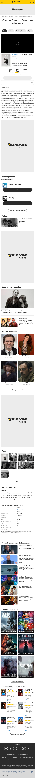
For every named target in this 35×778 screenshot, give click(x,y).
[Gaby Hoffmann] (26, 344)
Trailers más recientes (17, 681)
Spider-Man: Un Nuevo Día (28, 690)
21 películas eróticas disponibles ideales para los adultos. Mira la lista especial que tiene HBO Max (26, 598)
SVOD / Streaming (7, 179)
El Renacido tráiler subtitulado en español (9, 676)
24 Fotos (18, 481)
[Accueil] (16, 2)
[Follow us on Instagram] (20, 748)
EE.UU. (19, 507)
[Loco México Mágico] (20, 720)
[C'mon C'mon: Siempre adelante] (6, 60)
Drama (14, 56)
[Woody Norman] (9, 371)
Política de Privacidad (14, 766)
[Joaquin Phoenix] (9, 344)
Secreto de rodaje (9, 487)
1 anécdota (19, 515)
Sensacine (24, 759)
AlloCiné (4, 757)
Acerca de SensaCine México (8, 765)
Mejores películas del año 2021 (16, 531)
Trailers (5, 216)
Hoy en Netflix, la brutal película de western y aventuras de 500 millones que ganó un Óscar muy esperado (26, 567)
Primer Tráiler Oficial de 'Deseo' (9, 653)
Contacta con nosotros (21, 765)
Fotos (4, 451)
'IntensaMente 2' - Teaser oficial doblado (26, 631)
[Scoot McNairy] (26, 371)
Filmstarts (14, 757)
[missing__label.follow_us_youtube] (6, 748)
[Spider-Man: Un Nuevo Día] (20, 692)
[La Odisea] (3, 705)
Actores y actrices (9, 332)
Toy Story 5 (10, 689)
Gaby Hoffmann (26, 355)
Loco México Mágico (27, 718)
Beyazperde (26, 757)
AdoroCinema (8, 759)
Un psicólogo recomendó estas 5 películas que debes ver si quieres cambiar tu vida (26, 547)
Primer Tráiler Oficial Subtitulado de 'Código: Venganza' (9, 631)
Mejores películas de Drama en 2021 (12, 532)
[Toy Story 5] (3, 692)
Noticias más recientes (11, 287)
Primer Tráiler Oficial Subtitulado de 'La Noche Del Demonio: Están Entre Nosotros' (26, 653)
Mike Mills (21, 58)
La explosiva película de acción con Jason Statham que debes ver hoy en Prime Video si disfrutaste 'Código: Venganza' (26, 578)
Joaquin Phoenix (21, 62)
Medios (10, 69)
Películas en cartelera (9, 16)
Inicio (3, 16)
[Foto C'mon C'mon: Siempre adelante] (5, 457)
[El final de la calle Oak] (20, 705)
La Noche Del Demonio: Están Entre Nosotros (11, 719)
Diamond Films (20, 509)
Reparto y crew (17, 390)
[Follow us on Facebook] (11, 748)
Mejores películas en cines (17, 734)
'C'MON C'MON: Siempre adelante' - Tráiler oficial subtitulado (25, 220)
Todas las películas (18, 16)
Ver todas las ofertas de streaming (17, 210)
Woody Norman (22, 63)
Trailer (8, 700)
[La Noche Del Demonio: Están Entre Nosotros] (3, 720)
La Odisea (9, 702)
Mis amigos (25, 69)
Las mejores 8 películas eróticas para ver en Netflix (25, 587)
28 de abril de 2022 (17, 54)
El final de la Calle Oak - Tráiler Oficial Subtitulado (26, 676)
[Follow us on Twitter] (15, 748)
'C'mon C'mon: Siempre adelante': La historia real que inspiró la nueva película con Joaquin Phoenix (15, 311)
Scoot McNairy (26, 382)
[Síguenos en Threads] (29, 748)
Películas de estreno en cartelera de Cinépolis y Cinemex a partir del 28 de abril (26, 322)
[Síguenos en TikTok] (24, 748)
